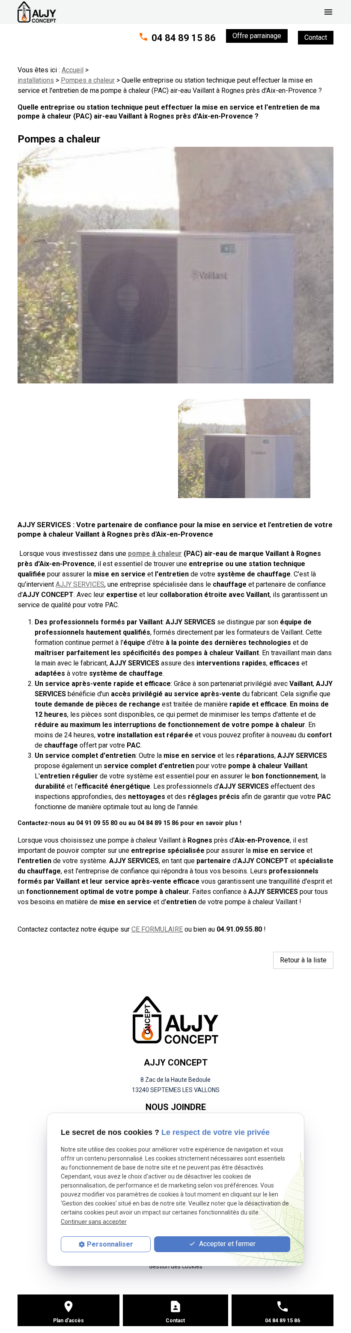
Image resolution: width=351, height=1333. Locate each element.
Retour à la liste (303, 960)
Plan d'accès (68, 1321)
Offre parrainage (256, 36)
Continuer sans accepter (94, 1221)
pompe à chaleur (155, 553)
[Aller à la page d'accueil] (37, 12)
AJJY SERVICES (80, 584)
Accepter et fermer (226, 1244)
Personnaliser (110, 1244)
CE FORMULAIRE (157, 929)
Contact (315, 37)
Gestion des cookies (175, 1266)
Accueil (72, 70)
